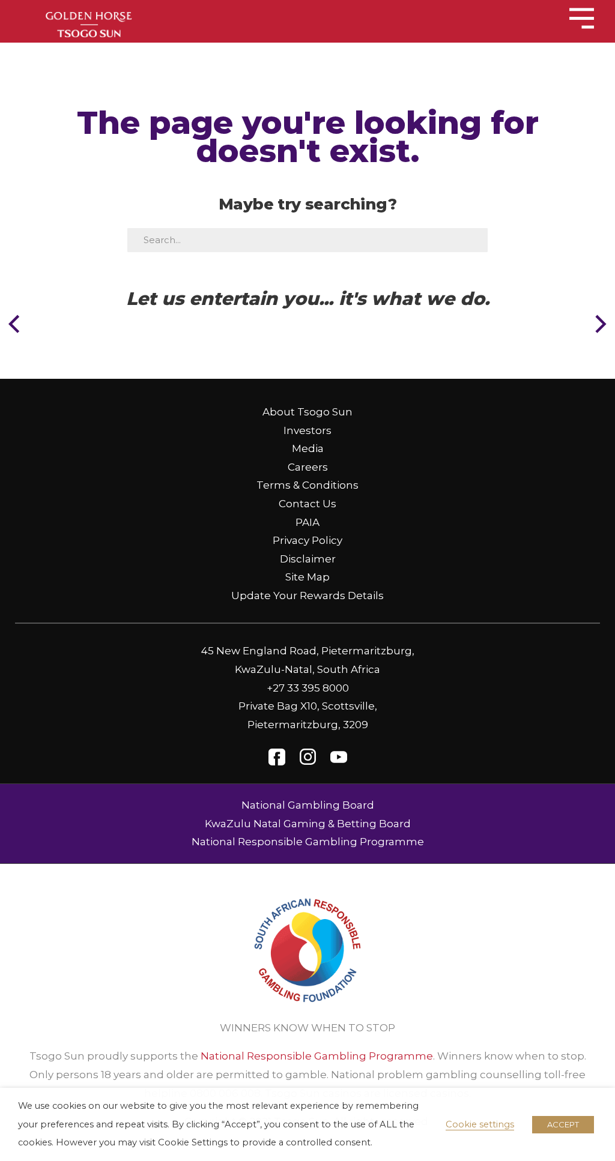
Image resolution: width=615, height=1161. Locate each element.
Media (308, 448)
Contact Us (307, 504)
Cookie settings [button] (480, 1124)
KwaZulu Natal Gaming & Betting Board (308, 824)
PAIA (307, 522)
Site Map (307, 577)
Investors (307, 430)
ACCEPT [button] (563, 1124)
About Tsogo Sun (307, 412)
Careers (308, 467)
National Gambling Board (307, 805)
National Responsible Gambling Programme (308, 842)
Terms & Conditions (307, 485)
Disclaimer (308, 559)
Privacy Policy (307, 540)
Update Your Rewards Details (307, 596)
